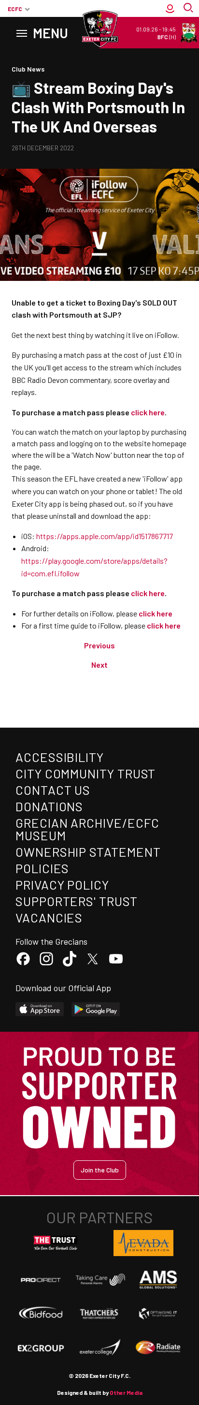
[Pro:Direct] (40, 1280)
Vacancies (49, 917)
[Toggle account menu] (170, 8)
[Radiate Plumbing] (158, 1348)
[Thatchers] (99, 1313)
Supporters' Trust (76, 900)
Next (99, 664)
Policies (42, 868)
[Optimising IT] (158, 1313)
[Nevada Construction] (143, 1243)
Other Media (126, 1392)
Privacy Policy (62, 884)
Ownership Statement (87, 851)
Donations (49, 806)
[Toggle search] (189, 8)
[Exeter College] (99, 1348)
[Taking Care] (99, 1279)
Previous (99, 645)
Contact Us (52, 789)
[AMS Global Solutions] (158, 1279)
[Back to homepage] (99, 29)
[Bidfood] (40, 1313)
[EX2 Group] (40, 1348)
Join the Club (100, 1170)
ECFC (15, 8)
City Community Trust (85, 773)
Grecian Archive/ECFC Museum (87, 829)
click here (155, 613)
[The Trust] (55, 1243)
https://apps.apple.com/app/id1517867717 (104, 536)
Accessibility (59, 756)
